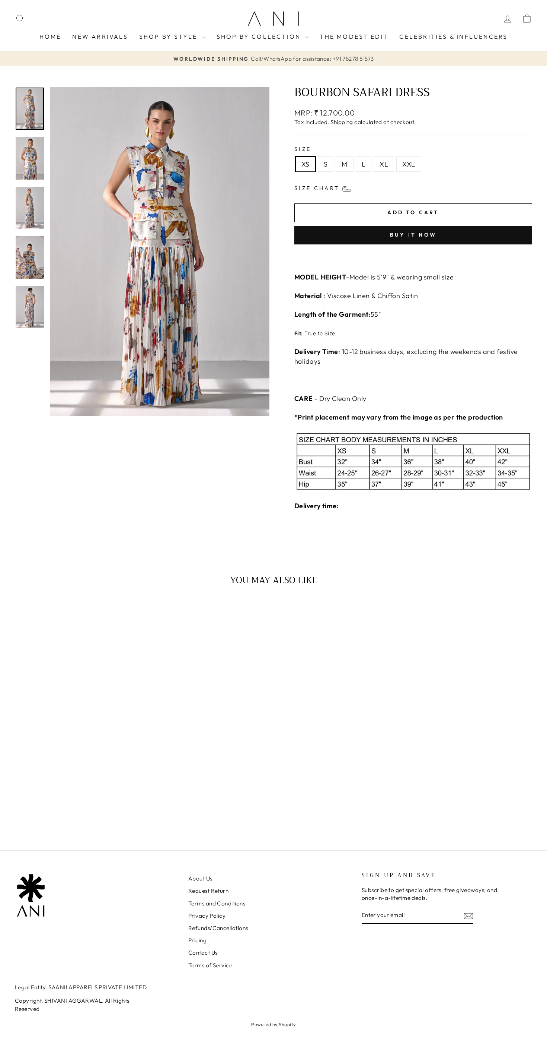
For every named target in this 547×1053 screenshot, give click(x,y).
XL (384, 164)
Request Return (208, 890)
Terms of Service (210, 965)
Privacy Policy (206, 915)
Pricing (197, 940)
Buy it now (413, 234)
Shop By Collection (260, 36)
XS (305, 164)
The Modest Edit (354, 36)
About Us (200, 878)
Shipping (341, 122)
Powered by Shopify (273, 1024)
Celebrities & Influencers (453, 36)
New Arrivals (100, 36)
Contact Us (203, 952)
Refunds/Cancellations (218, 928)
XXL (408, 164)
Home (50, 36)
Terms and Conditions (216, 903)
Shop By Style (169, 36)
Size (302, 149)
